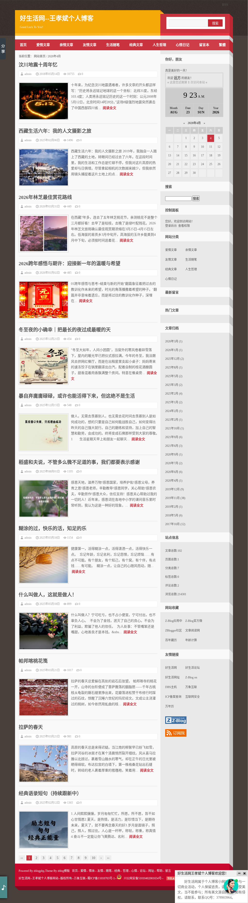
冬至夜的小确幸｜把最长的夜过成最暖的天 (65, 329)
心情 (134, 871)
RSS (225, 5)
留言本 (204, 45)
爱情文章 (43, 45)
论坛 (143, 871)
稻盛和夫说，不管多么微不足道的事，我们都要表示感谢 (79, 462)
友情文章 (89, 45)
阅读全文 (109, 108)
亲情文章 (66, 45)
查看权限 (184, 226)
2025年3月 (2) (173, 385)
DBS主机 (171, 687)
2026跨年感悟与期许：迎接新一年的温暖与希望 (69, 263)
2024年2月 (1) (173, 411)
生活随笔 (113, 45)
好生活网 (171, 667)
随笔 (109, 871)
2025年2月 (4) (173, 393)
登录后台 (171, 226)
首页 (23, 45)
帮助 (160, 871)
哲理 (126, 871)
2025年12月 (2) (174, 358)
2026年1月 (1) (173, 350)
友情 (100, 871)
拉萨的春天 (31, 727)
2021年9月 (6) (173, 437)
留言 (168, 871)
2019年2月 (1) (173, 506)
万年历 (169, 706)
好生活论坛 (192, 667)
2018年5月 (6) (173, 515)
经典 (117, 871)
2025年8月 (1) (173, 367)
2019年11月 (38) (175, 498)
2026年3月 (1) (173, 341)
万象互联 (191, 687)
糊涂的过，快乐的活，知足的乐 (52, 528)
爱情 (83, 871)
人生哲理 (159, 45)
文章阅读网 (192, 630)
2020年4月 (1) (173, 480)
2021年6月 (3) (173, 446)
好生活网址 (172, 677)
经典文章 (136, 45)
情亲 (92, 871)
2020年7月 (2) (173, 463)
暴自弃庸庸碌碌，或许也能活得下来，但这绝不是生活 (77, 396)
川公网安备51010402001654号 (142, 878)
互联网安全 (192, 696)
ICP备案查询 (173, 696)
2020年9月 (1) (173, 454)
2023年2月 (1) (173, 419)
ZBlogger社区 (173, 630)
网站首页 (40, 56)
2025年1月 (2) (173, 402)
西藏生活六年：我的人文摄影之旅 (55, 131)
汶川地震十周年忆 (38, 64)
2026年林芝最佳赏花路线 (45, 197)
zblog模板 (64, 871)
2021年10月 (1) (174, 428)
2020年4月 (194, 123)
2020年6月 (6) (173, 472)
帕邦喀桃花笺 (33, 661)
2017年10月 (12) (175, 524)
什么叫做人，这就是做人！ (48, 594)
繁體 (222, 45)
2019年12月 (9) (174, 489)
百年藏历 (171, 640)
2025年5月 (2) (173, 376)
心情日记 (182, 45)
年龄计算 (191, 640)
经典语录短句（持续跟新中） (50, 793)
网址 (151, 871)
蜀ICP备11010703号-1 (101, 878)
